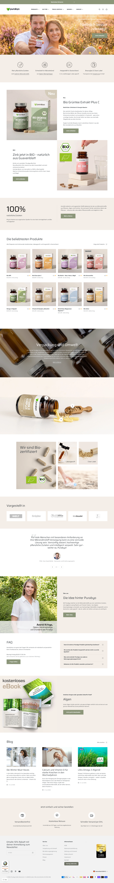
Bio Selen (86, 309)
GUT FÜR (44, 9)
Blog (44, 860)
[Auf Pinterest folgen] (16, 871)
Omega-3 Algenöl (12, 309)
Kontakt (66, 860)
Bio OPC (9, 276)
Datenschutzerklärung (70, 848)
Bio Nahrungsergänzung (50, 851)
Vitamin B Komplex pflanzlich (40, 309)
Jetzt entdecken (70, 131)
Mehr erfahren (68, 216)
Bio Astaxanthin (88, 276)
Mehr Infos (69, 615)
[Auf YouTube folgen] (19, 871)
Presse (45, 857)
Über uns (45, 845)
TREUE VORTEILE (57, 9)
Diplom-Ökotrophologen (46, 74)
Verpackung (96, 74)
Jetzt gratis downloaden (73, 712)
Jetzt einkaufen (99, 36)
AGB (65, 845)
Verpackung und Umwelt (50, 848)
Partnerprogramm (48, 854)
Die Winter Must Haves (18, 770)
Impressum (67, 857)
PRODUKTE (34, 9)
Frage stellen (13, 662)
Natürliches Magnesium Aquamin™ (65, 310)
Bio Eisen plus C (36, 276)
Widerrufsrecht (68, 854)
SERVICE (78, 9)
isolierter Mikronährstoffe (21, 74)
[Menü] (8, 861)
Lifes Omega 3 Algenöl (89, 770)
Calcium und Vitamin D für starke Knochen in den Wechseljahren (55, 772)
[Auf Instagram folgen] (12, 871)
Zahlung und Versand (70, 851)
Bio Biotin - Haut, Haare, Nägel (67, 276)
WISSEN (69, 9)
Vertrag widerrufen (71, 864)
